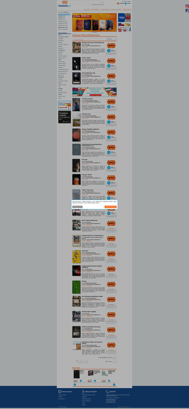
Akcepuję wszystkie (110, 206)
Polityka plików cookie (93, 203)
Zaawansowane (77, 206)
